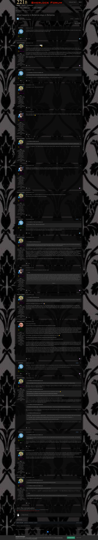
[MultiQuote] (26, 38)
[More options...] (80, 28)
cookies (36, 537)
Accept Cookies (71, 537)
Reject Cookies (78, 537)
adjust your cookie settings (59, 537)
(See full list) (79, 522)
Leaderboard (39, 7)
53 (21, 38)
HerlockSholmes (20, 321)
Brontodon (22, 18)
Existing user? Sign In (73, 2)
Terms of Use (28, 537)
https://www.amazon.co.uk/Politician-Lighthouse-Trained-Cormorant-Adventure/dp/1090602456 (41, 337)
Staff (29, 7)
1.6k (21, 332)
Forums (17, 7)
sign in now (38, 509)
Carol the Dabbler (21, 43)
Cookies (54, 534)
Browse (18, 5)
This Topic (76, 5)
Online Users (34, 7)
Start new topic (68, 23)
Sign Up (80, 2)
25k (21, 53)
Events (21, 7)
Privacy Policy (46, 534)
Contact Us (50, 534)
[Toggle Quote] (27, 72)
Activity (23, 5)
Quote (29, 38)
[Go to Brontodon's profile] (18, 19)
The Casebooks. (28, 19)
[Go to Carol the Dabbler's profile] (21, 46)
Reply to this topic (77, 23)
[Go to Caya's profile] (21, 115)
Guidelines (25, 7)
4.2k (21, 122)
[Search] (81, 5)
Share (72, 18)
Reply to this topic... (25, 514)
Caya (21, 111)
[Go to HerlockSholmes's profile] (21, 325)
